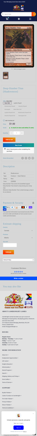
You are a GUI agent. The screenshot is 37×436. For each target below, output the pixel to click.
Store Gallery (5, 379)
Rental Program (6, 370)
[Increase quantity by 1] (22, 133)
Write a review (18, 278)
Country (5, 227)
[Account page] (19, 19)
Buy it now (18, 145)
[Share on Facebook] (22, 158)
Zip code (5, 241)
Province (5, 234)
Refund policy (6, 367)
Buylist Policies (6, 392)
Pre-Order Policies (7, 398)
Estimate (8, 252)
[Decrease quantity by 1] (11, 133)
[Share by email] (33, 158)
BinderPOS (15, 435)
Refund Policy (7, 260)
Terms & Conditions (7, 408)
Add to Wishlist (9, 120)
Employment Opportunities (9, 358)
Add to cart (9, 139)
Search (4, 373)
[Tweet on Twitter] (29, 158)
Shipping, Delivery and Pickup (10, 376)
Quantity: (5, 133)
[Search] (34, 14)
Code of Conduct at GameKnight (11, 395)
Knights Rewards (7, 364)
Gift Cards (5, 361)
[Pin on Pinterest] (26, 158)
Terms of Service (6, 382)
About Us (4, 355)
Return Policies (6, 405)
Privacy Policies (6, 401)
